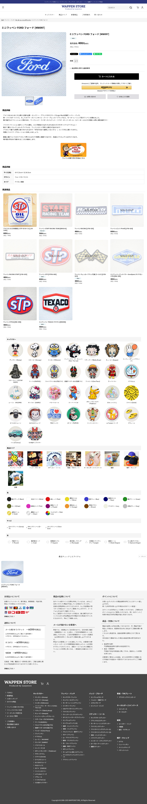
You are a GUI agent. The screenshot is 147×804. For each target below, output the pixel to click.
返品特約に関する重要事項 (81, 68)
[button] (3, 7)
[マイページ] (142, 7)
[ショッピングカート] (138, 7)
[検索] (131, 7)
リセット (143, 556)
